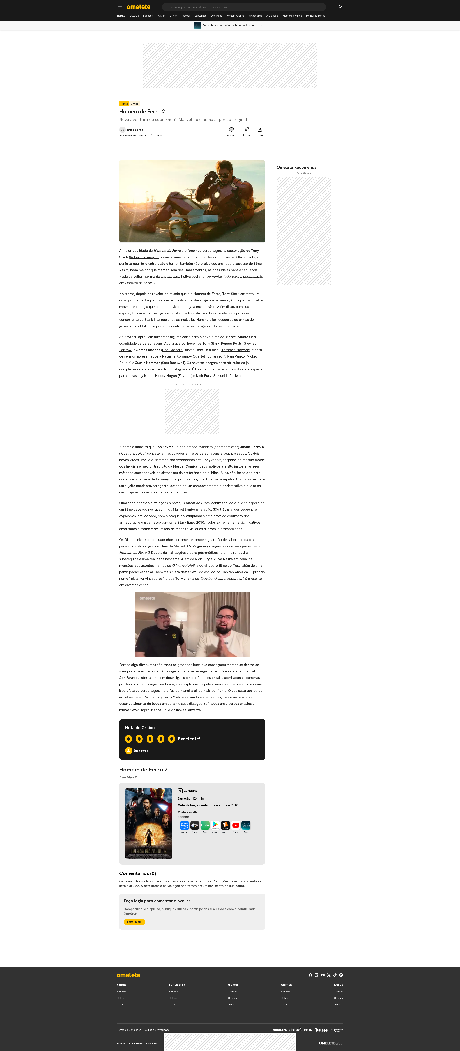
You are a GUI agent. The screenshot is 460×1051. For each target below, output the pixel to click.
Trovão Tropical (132, 453)
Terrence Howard (235, 349)
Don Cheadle (172, 349)
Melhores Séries (315, 15)
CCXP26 (134, 15)
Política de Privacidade (157, 1029)
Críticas (121, 998)
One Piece (216, 15)
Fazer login (134, 922)
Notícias (121, 991)
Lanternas (200, 15)
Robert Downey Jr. (144, 257)
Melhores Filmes (292, 15)
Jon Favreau (129, 677)
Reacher (185, 15)
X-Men (161, 15)
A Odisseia (272, 15)
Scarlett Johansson (209, 356)
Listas (120, 1004)
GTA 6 (173, 15)
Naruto (121, 15)
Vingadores (255, 15)
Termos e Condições (129, 1029)
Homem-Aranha (236, 15)
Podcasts (148, 15)
